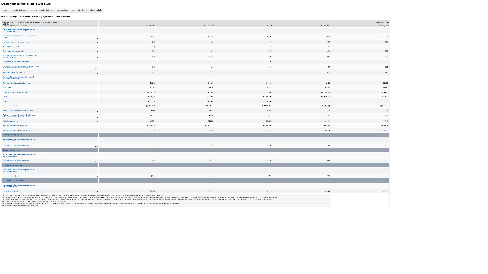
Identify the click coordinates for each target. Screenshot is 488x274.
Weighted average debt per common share (17, 130)
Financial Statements (19, 10)
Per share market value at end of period (16, 83)
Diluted (5, 101)
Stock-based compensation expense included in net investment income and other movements (21, 67)
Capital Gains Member (11, 150)
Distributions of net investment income (16, 62)
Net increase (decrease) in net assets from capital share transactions (20, 56)
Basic (5, 97)
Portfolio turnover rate (10, 121)
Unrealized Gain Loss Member (14, 180)
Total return (7, 87)
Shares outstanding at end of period (15, 92)
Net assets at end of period (12, 106)
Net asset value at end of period (14, 72)
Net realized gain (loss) (11, 176)
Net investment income (11, 46)
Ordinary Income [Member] (12, 135)
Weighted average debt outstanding (15, 125)
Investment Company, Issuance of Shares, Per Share (19, 36)
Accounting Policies (65, 10)
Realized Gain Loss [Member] (13, 165)
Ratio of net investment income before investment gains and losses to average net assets (20, 115)
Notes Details (96, 10)
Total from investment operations (14, 51)
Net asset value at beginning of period (16, 42)
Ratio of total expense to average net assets (18, 110)
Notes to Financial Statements (42, 10)
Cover (5, 10)
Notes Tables (82, 10)
